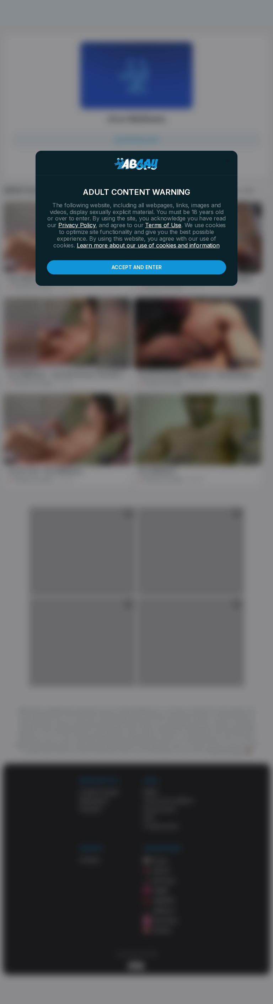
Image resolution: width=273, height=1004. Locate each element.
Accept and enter (137, 267)
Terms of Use (163, 225)
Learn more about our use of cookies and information (148, 245)
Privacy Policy (76, 225)
